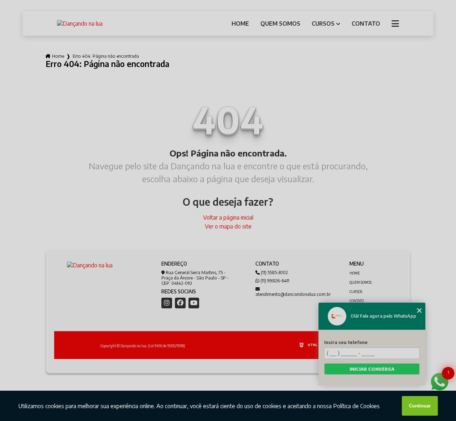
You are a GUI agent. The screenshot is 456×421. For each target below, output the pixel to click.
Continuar (420, 406)
